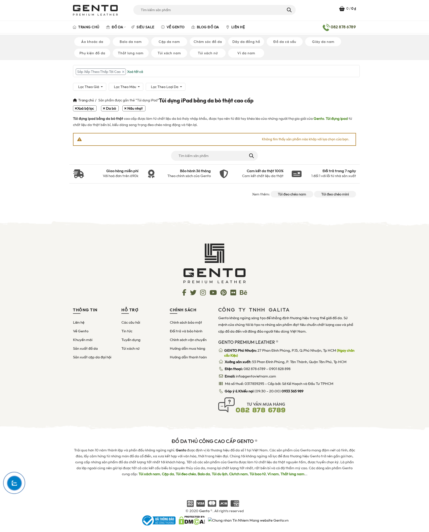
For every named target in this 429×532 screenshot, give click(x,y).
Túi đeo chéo (186, 474)
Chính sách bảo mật (186, 322)
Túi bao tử (258, 474)
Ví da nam (246, 53)
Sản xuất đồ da (85, 348)
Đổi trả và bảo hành (186, 331)
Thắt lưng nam (130, 53)
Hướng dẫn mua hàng (187, 348)
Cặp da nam (169, 41)
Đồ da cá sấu (284, 41)
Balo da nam (131, 41)
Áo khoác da (92, 41)
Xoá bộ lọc (85, 108)
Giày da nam (323, 41)
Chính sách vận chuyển (188, 340)
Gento (319, 118)
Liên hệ (237, 27)
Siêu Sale (145, 27)
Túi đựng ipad (337, 118)
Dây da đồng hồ (246, 41)
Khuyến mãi (82, 340)
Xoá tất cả (135, 71)
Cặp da (168, 474)
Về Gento (175, 27)
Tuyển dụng (131, 340)
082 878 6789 (254, 369)
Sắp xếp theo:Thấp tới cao (99, 71)
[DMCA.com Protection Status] (191, 520)
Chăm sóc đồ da (208, 41)
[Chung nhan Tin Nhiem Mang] (248, 520)
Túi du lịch (219, 474)
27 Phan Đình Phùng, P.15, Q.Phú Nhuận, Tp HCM (289, 353)
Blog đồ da (207, 27)
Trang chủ (88, 27)
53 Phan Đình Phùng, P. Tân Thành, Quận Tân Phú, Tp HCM (286, 361)
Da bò (111, 108)
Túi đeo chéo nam (292, 194)
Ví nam (273, 474)
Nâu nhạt (135, 108)
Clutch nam (238, 474)
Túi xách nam (169, 53)
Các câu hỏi (130, 322)
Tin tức (126, 331)
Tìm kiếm (289, 10)
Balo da (204, 474)
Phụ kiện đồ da (92, 53)
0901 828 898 (279, 369)
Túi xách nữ (208, 53)
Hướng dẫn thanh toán (188, 357)
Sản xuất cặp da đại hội (92, 357)
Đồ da (117, 27)
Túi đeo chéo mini (335, 194)
